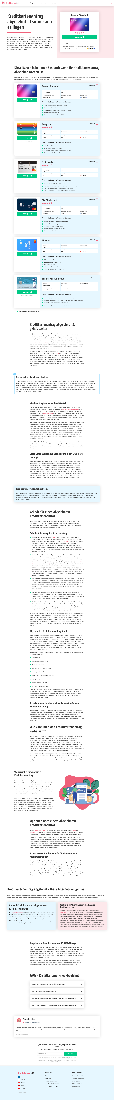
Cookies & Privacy (22, 1092)
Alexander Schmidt (30, 1019)
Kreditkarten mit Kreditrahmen (42, 342)
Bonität (49, 563)
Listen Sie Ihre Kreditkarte (51, 1086)
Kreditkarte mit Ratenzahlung (70, 409)
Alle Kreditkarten (76, 1086)
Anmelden (70, 1054)
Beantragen (78, 37)
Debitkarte (63, 912)
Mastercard (33, 832)
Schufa (57, 353)
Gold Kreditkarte (44, 760)
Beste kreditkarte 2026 (77, 1076)
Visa (74, 830)
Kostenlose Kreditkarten (78, 1078)
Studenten (66, 541)
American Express (40, 830)
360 (26, 1073)
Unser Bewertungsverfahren (52, 1083)
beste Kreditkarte (48, 413)
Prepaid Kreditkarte (17, 913)
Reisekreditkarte (76, 1081)
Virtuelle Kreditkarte (77, 1083)
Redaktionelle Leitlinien (51, 1081)
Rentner (55, 537)
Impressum (48, 1078)
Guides (47, 1076)
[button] (57, 311)
